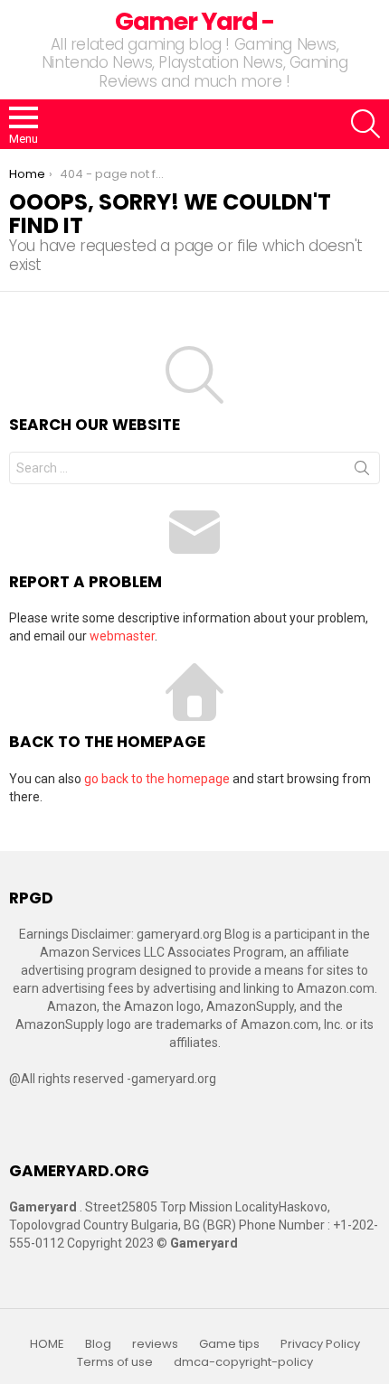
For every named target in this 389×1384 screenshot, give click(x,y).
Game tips (229, 1344)
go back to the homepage (157, 778)
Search (362, 471)
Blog (98, 1344)
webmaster (122, 636)
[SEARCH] (365, 123)
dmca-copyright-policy (243, 1362)
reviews (155, 1344)
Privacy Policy (320, 1344)
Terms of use (115, 1362)
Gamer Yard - (194, 21)
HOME (47, 1344)
